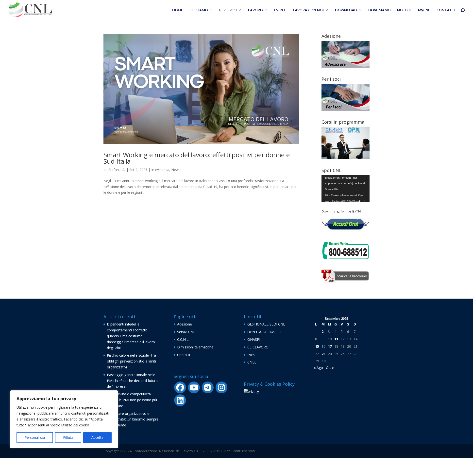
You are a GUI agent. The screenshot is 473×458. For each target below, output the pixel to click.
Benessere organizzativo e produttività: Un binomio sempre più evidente (132, 419)
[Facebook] (180, 387)
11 (336, 339)
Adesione (184, 324)
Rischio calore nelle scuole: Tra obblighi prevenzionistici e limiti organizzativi (131, 361)
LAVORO (255, 10)
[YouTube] (194, 387)
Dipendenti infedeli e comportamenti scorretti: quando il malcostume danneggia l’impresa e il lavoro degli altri (131, 336)
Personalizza (35, 437)
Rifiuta (68, 437)
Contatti (183, 354)
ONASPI (253, 339)
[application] (345, 188)
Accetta (97, 437)
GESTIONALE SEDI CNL (266, 324)
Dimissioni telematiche (195, 347)
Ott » (330, 367)
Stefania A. (116, 169)
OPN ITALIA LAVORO (264, 331)
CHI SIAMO (198, 10)
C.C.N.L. (183, 339)
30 (323, 361)
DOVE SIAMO (379, 10)
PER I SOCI (228, 10)
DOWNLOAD (346, 10)
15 (317, 346)
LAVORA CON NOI (308, 10)
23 (323, 353)
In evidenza (160, 169)
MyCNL (424, 10)
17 (330, 346)
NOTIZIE (404, 10)
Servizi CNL (186, 331)
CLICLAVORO (258, 347)
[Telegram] (208, 387)
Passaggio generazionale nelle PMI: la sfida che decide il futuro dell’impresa (132, 380)
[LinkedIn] (180, 400)
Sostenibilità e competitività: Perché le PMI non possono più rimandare (132, 400)
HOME (177, 10)
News (175, 169)
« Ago (318, 367)
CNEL (251, 362)
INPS (251, 354)
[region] (64, 419)
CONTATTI (446, 10)
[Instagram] (221, 387)
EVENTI (280, 10)
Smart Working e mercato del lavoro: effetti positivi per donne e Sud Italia (196, 158)
